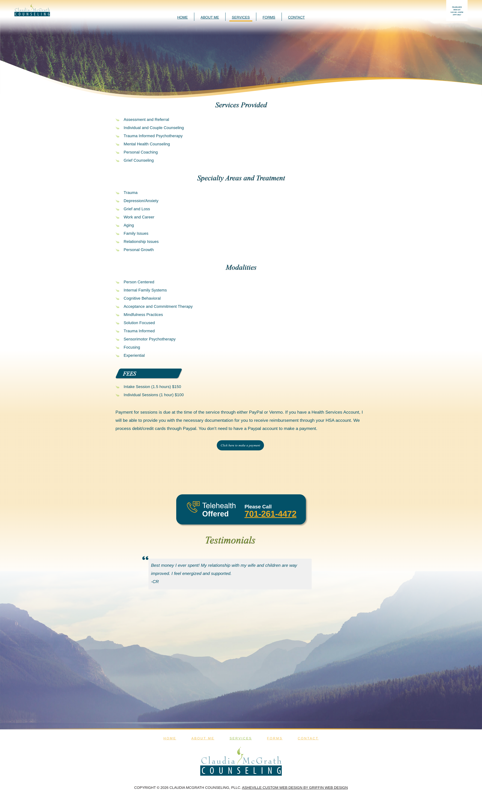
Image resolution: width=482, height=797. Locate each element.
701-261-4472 (457, 7)
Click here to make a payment (240, 445)
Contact (296, 17)
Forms (269, 17)
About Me (210, 17)
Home (182, 17)
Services (241, 17)
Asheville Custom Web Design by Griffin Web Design (295, 788)
